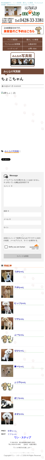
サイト (6, 227)
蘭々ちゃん (19, 366)
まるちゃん (19, 414)
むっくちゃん (20, 303)
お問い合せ (32, 49)
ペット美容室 (12, 40)
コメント (8, 186)
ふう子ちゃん (20, 382)
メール (7, 219)
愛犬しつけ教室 (32, 40)
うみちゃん (19, 272)
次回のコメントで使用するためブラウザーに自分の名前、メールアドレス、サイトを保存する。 (22, 239)
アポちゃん (19, 287)
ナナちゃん (12, 434)
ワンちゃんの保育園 (12, 44)
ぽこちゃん (19, 398)
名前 (6, 211)
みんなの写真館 (12, 151)
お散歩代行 (32, 44)
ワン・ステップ (22, 437)
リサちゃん (19, 319)
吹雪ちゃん (12, 431)
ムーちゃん (19, 335)
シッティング (12, 49)
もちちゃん (19, 351)
